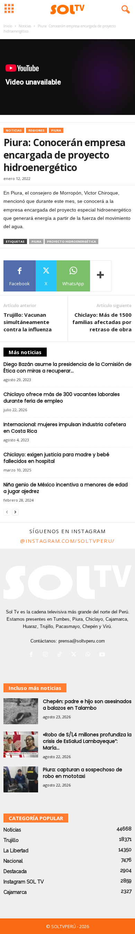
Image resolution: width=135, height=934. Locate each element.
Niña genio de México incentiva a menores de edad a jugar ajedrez (65, 488)
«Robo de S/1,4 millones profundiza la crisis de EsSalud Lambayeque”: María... (87, 741)
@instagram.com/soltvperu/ (67, 540)
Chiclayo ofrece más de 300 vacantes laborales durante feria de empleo (61, 397)
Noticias (25, 26)
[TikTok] (61, 655)
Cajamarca (15, 892)
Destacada (15, 871)
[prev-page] (6, 512)
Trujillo (11, 840)
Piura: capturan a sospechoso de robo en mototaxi (82, 773)
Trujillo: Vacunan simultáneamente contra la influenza (27, 322)
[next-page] (15, 512)
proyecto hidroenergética (71, 241)
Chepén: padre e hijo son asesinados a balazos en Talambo (87, 704)
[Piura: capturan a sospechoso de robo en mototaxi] (20, 779)
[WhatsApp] (89, 655)
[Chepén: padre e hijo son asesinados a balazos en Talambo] (20, 711)
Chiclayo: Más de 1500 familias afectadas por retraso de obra (102, 322)
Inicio (7, 26)
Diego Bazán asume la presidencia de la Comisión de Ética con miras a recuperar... (67, 367)
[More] (100, 275)
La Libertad (15, 850)
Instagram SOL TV (23, 881)
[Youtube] (103, 655)
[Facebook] (33, 655)
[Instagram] (47, 655)
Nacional (13, 861)
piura (36, 241)
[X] (75, 655)
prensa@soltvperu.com (81, 641)
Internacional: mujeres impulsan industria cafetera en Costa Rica (64, 427)
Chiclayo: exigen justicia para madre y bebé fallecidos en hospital (56, 458)
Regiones (36, 130)
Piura (56, 130)
